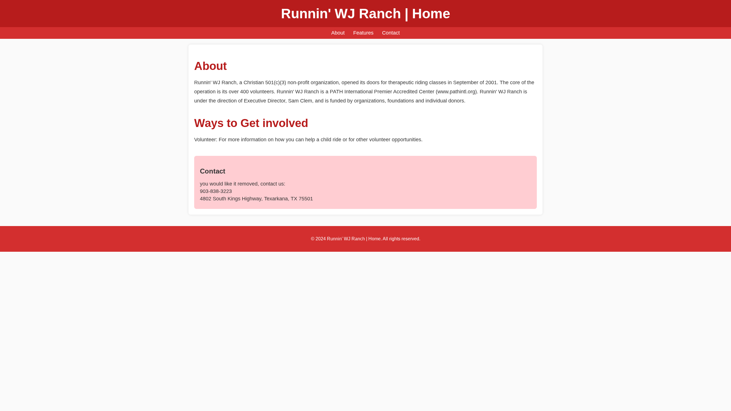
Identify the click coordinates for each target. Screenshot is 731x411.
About (338, 33)
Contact (391, 33)
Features (363, 33)
